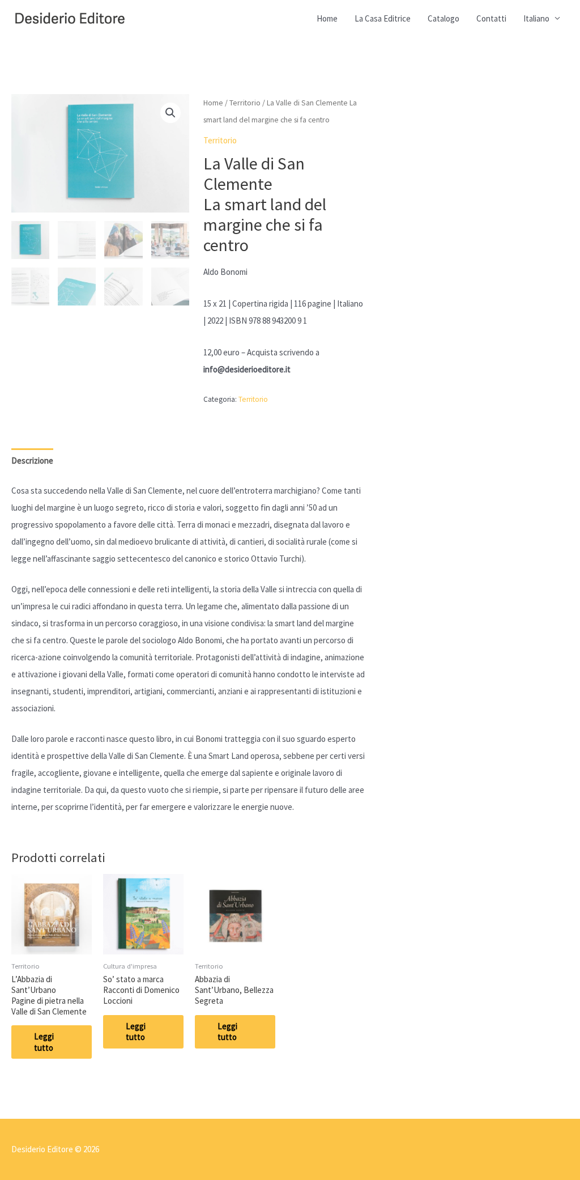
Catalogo (443, 18)
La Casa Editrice (383, 18)
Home (327, 18)
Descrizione (32, 460)
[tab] (32, 461)
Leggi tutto (44, 1042)
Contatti (491, 18)
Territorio (245, 102)
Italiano (536, 18)
